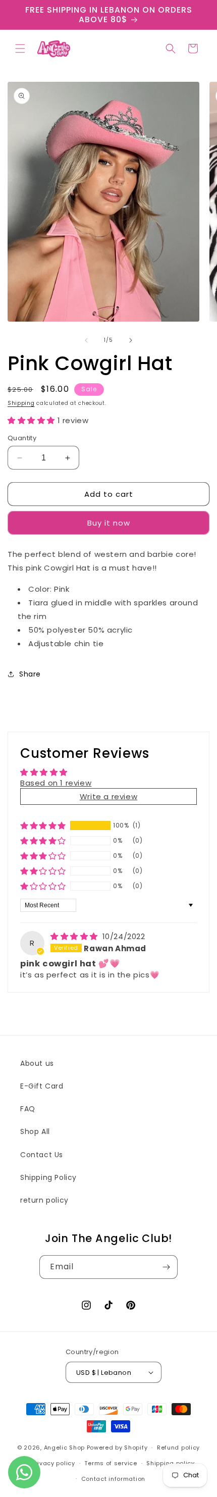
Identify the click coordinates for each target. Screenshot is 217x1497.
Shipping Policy (48, 1177)
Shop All (35, 1131)
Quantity (22, 438)
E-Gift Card (42, 1086)
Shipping (21, 403)
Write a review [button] (108, 796)
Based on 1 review (55, 783)
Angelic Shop (64, 1447)
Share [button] (30, 674)
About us (37, 1063)
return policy (44, 1200)
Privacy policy (53, 1463)
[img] (75, 936)
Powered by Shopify (117, 1447)
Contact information (113, 1479)
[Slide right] (131, 340)
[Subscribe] (166, 1267)
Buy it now (108, 523)
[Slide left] (86, 340)
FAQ (27, 1109)
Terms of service (110, 1463)
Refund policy (178, 1447)
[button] (20, 48)
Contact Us (41, 1155)
